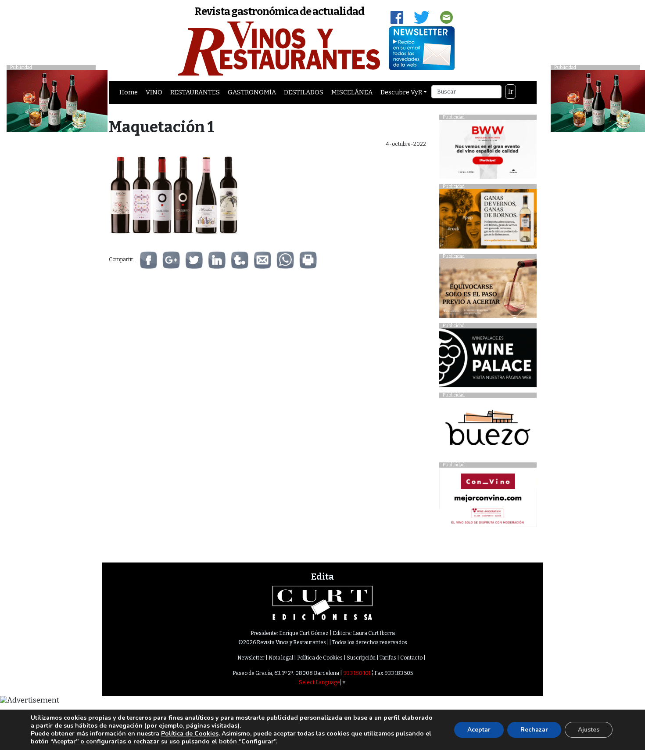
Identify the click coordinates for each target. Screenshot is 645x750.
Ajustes (588, 729)
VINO (154, 92)
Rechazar (534, 729)
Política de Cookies (320, 658)
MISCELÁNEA (352, 92)
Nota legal (281, 658)
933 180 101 (356, 673)
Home (128, 92)
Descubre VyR (401, 92)
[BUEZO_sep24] (487, 429)
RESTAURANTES (195, 92)
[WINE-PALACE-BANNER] (487, 360)
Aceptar (479, 729)
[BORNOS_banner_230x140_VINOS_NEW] (487, 221)
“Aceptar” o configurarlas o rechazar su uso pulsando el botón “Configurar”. (163, 742)
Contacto (411, 658)
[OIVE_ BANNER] (487, 499)
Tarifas (388, 658)
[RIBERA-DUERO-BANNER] (487, 290)
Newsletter (251, 658)
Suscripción (361, 658)
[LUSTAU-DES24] (57, 100)
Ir (510, 91)
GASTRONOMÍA (252, 92)
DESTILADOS (303, 92)
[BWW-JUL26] (487, 151)
